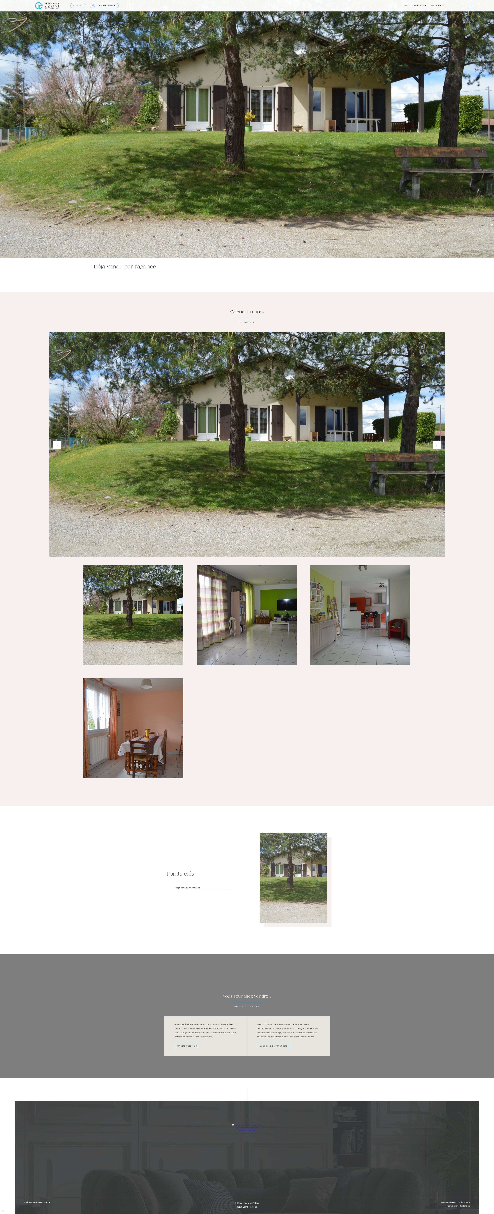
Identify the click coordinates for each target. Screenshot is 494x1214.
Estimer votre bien (187, 1046)
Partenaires (465, 1205)
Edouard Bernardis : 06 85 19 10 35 (249, 1187)
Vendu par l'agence (105, 6)
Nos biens (435, 1141)
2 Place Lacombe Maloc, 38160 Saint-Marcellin (247, 1205)
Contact (439, 6)
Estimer (434, 1152)
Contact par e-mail (247, 1169)
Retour (79, 6)
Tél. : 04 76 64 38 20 (417, 6)
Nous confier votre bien (274, 1046)
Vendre (433, 1147)
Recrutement (452, 1205)
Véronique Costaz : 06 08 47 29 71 (248, 1182)
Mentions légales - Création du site (455, 1202)
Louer (433, 1158)
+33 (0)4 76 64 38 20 (247, 1161)
